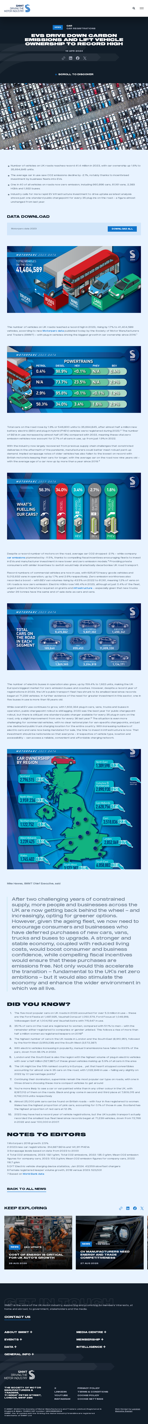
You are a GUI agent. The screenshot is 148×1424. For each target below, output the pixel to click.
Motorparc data (53, 331)
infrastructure (82, 588)
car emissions (16, 558)
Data (8, 1347)
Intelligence (89, 1347)
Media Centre (89, 1332)
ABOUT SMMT (16, 1332)
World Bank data (33, 1174)
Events (11, 1339)
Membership (88, 1339)
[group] (38, 1242)
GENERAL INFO (17, 1354)
